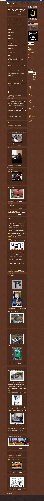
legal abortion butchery (11, 236)
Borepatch (30, 47)
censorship (12, 271)
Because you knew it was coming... (14, 436)
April (29, 100)
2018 (29, 88)
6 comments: (16, 363)
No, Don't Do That (30, 55)
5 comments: (16, 165)
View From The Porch (31, 49)
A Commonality (11, 275)
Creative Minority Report (31, 57)
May (29, 99)
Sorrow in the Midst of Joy (13, 130)
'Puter (9, 122)
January (30, 120)
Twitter (23, 271)
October (30, 95)
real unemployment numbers (12, 96)
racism (22, 271)
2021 (29, 85)
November (30, 94)
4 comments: (16, 235)
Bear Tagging (10, 169)
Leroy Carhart (15, 236)
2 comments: (16, 95)
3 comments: (16, 125)
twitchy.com (10, 446)
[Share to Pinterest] (21, 201)
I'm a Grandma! (11, 187)
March (30, 101)
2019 (29, 87)
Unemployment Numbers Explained (15, 17)
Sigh (9, 100)
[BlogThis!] (19, 95)
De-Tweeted (10, 239)
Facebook (14, 271)
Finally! (9, 330)
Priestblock (10, 367)
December (30, 93)
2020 (29, 86)
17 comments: (16, 201)
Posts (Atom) (11, 493)
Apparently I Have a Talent (13, 211)
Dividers (9, 476)
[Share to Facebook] (20, 95)
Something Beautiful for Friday (14, 459)
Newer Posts (8, 492)
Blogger (25, 499)
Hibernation (10, 452)
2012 (29, 121)
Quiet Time (10, 149)
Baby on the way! (11, 205)
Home (17, 492)
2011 (29, 122)
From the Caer (12, 3)
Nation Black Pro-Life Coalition (18, 271)
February (30, 102)
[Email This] (18, 95)
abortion (10, 271)
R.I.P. (9, 218)
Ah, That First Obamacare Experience (15, 8)
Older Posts (25, 492)
